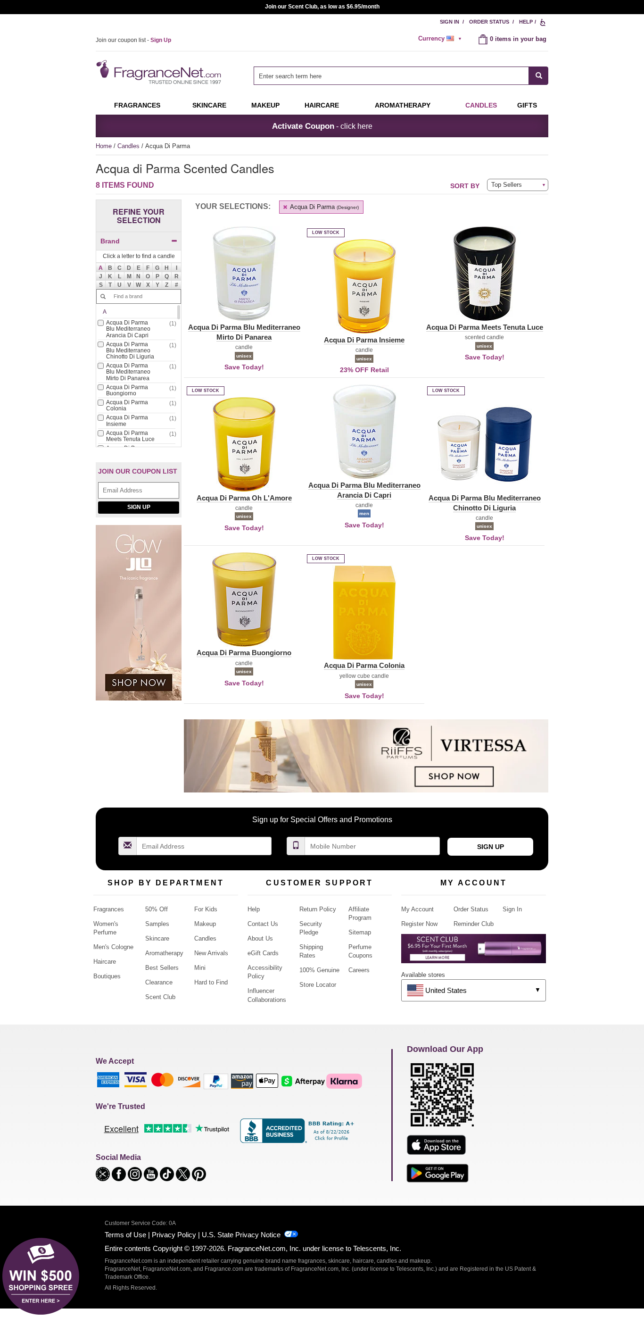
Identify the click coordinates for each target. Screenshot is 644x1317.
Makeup (265, 105)
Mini (200, 967)
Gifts (527, 105)
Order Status (489, 22)
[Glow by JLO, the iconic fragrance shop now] (139, 618)
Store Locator (317, 984)
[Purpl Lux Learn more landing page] (473, 952)
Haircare (322, 105)
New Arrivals (211, 953)
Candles (129, 146)
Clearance (159, 982)
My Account (417, 909)
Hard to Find (211, 982)
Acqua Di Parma (324, 206)
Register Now (419, 923)
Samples (157, 923)
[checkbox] (136, 330)
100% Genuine (319, 970)
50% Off (156, 909)
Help (526, 22)
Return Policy (317, 909)
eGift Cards (263, 953)
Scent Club (160, 996)
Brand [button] (110, 241)
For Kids (205, 909)
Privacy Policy (174, 1235)
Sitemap (359, 932)
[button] (101, 267)
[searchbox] (391, 76)
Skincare (209, 105)
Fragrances (137, 105)
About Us (260, 938)
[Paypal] (216, 1081)
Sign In (449, 22)
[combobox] (401, 76)
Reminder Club (474, 923)
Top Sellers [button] (506, 184)
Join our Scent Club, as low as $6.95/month (322, 6)
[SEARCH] (538, 76)
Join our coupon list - (133, 40)
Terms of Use (125, 1235)
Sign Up (138, 507)
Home (104, 146)
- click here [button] (322, 126)
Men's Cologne (113, 946)
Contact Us (263, 923)
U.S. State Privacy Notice (241, 1235)
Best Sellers (162, 967)
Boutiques (107, 976)
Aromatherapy (164, 953)
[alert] (441, 38)
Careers (359, 970)
